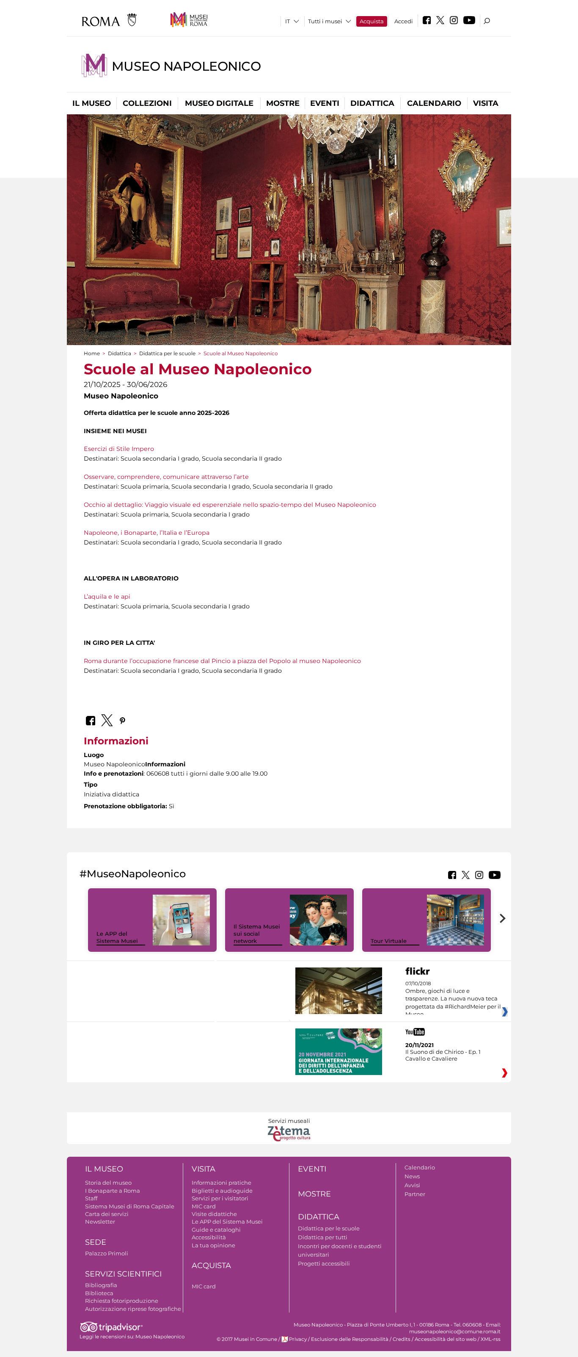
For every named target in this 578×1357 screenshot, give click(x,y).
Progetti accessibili (324, 1263)
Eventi (324, 103)
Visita (485, 103)
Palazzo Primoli (106, 1253)
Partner (415, 1194)
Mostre (283, 103)
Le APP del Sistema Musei (117, 937)
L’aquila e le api (107, 596)
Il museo (91, 103)
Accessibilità (209, 1237)
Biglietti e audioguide (222, 1190)
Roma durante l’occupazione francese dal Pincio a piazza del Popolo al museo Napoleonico (222, 661)
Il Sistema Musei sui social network (257, 933)
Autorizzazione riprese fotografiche (133, 1308)
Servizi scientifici (123, 1274)
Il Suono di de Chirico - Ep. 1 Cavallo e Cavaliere (443, 1055)
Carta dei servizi (107, 1214)
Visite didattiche (214, 1214)
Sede (95, 1242)
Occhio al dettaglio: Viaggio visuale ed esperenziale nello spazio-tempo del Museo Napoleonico (230, 505)
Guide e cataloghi (216, 1229)
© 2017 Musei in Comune (247, 1339)
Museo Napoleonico (186, 66)
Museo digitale (219, 103)
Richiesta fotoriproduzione (121, 1300)
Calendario (434, 103)
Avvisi (412, 1185)
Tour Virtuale (389, 940)
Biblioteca (99, 1293)
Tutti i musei (325, 21)
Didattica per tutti (322, 1237)
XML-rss (491, 1339)
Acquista (372, 21)
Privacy (298, 1339)
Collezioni (147, 103)
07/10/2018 (453, 999)
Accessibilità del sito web (445, 1339)
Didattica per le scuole (167, 353)
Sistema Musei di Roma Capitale (129, 1206)
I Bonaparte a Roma (112, 1190)
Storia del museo (108, 1182)
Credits (401, 1339)
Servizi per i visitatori (220, 1198)
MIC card (204, 1206)
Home (92, 353)
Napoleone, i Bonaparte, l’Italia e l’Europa (146, 532)
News (412, 1176)
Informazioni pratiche (221, 1182)
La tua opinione (213, 1245)
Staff (91, 1198)
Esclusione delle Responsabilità (349, 1339)
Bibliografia (101, 1285)
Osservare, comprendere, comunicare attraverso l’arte (166, 477)
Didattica (372, 103)
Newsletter (100, 1221)
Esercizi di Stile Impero (119, 449)
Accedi (403, 21)
